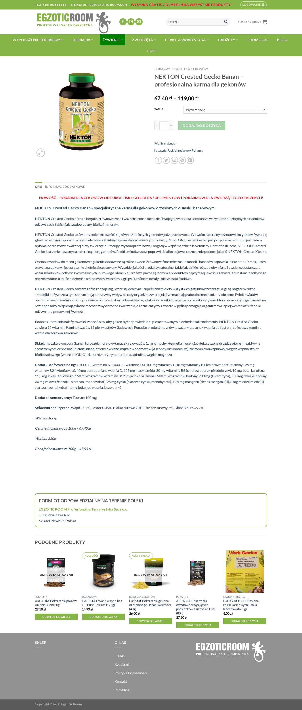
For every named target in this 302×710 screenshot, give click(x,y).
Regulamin (122, 664)
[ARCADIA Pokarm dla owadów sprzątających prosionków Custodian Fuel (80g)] (197, 571)
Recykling (122, 690)
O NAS (120, 656)
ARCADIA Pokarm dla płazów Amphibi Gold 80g (56, 603)
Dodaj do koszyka (202, 125)
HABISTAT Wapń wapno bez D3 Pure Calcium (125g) (102, 603)
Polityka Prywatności (131, 673)
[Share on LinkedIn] (190, 160)
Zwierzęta (142, 40)
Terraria (81, 40)
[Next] (265, 591)
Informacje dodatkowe (65, 186)
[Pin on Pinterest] (182, 160)
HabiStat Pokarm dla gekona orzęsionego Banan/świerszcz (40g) (150, 605)
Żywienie (111, 40)
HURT (152, 51)
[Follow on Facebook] (123, 22)
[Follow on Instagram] (131, 22)
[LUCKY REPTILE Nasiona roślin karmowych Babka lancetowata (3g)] (244, 571)
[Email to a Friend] (174, 160)
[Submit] (226, 22)
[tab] (38, 186)
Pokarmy (162, 69)
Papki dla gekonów (191, 69)
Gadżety (226, 40)
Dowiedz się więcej (56, 616)
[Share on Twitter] (166, 160)
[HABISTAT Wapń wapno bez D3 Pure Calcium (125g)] (103, 571)
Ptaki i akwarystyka (185, 40)
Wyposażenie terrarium (37, 40)
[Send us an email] (139, 22)
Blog (282, 40)
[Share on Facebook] (158, 160)
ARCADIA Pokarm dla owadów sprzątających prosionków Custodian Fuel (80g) (195, 607)
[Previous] (35, 591)
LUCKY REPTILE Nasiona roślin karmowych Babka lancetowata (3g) (241, 605)
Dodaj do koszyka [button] (103, 616)
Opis (38, 186)
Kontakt (121, 681)
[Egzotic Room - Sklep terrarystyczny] (73, 22)
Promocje (257, 40)
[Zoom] (40, 152)
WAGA (158, 109)
